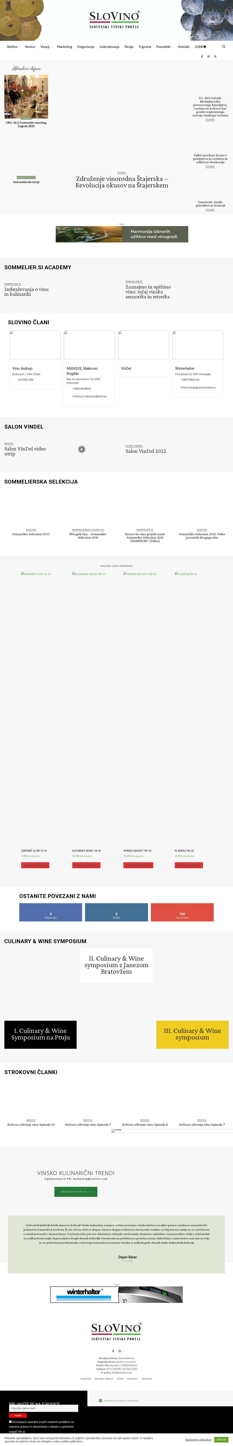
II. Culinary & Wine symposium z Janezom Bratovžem (116, 964)
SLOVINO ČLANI (28, 322)
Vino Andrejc (22, 368)
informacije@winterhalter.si (198, 387)
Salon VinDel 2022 (146, 451)
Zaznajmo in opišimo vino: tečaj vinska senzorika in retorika (148, 291)
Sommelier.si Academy (37, 267)
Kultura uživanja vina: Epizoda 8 (145, 1124)
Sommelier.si (26, 177)
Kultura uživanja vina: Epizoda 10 (31, 1124)
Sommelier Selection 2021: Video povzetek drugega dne (202, 535)
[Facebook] (202, 56)
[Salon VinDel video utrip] (81, 449)
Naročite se (182, 904)
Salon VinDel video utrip (25, 451)
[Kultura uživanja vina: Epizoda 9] (88, 1098)
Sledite (116, 904)
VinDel (126, 368)
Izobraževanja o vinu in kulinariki (26, 291)
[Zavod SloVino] (114, 20)
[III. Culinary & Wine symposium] (192, 984)
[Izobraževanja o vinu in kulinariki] (81, 289)
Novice (8, 443)
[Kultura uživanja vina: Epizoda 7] (202, 1098)
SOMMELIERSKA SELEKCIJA (41, 481)
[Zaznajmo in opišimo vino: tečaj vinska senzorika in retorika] (203, 289)
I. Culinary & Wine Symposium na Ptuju (40, 1033)
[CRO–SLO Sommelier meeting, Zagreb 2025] (26, 97)
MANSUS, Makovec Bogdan (82, 371)
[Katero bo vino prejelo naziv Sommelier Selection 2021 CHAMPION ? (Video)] (145, 507)
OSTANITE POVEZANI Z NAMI (57, 896)
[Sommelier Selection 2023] (31, 507)
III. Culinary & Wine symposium (192, 1033)
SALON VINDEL (24, 426)
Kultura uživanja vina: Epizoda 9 (88, 1124)
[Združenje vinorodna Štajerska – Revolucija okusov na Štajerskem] (122, 118)
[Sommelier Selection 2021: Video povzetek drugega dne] (202, 507)
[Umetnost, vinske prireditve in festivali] (210, 185)
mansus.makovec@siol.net (89, 396)
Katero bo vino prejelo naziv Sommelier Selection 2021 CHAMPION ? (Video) (145, 537)
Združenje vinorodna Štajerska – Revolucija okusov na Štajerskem (121, 181)
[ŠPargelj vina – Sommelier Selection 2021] (88, 507)
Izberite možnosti (138, 865)
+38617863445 (190, 380)
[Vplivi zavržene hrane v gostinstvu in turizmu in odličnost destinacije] (210, 138)
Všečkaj (51, 904)
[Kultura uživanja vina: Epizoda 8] (145, 1098)
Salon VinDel (134, 446)
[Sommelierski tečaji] (26, 156)
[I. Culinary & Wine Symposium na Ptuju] (40, 984)
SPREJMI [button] (221, 1439)
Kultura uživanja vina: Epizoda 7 (202, 1124)
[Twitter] (215, 56)
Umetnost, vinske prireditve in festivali (210, 203)
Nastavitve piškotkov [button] (198, 1439)
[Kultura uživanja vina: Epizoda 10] (31, 1098)
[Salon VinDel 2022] (203, 449)
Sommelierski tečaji (26, 182)
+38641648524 (81, 389)
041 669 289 (25, 380)
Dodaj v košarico (35, 865)
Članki (26, 118)
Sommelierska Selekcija (88, 529)
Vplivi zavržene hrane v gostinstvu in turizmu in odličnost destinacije (210, 158)
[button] (223, 46)
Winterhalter (185, 368)
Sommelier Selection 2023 (31, 534)
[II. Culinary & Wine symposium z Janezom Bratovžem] (116, 1019)
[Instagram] (208, 56)
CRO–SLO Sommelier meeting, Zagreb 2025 (26, 124)
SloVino (31, 529)
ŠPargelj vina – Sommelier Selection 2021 (88, 535)
